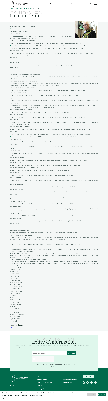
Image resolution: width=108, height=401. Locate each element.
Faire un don (88, 376)
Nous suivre (86, 380)
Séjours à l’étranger (42, 379)
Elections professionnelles (70, 379)
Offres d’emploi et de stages (44, 382)
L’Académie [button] (37, 3)
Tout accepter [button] (101, 394)
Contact (39, 385)
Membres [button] (44, 3)
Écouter (12, 29)
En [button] (90, 3)
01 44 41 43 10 (14, 385)
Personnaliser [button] (91, 394)
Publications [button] (52, 3)
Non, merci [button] (5, 398)
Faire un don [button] (66, 3)
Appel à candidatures (42, 376)
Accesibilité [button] (82, 4)
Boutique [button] (60, 3)
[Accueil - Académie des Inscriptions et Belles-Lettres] (20, 378)
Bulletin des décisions (68, 376)
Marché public (41, 389)
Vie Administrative (67, 382)
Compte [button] (86, 4)
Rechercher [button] (77, 4)
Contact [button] (73, 3)
